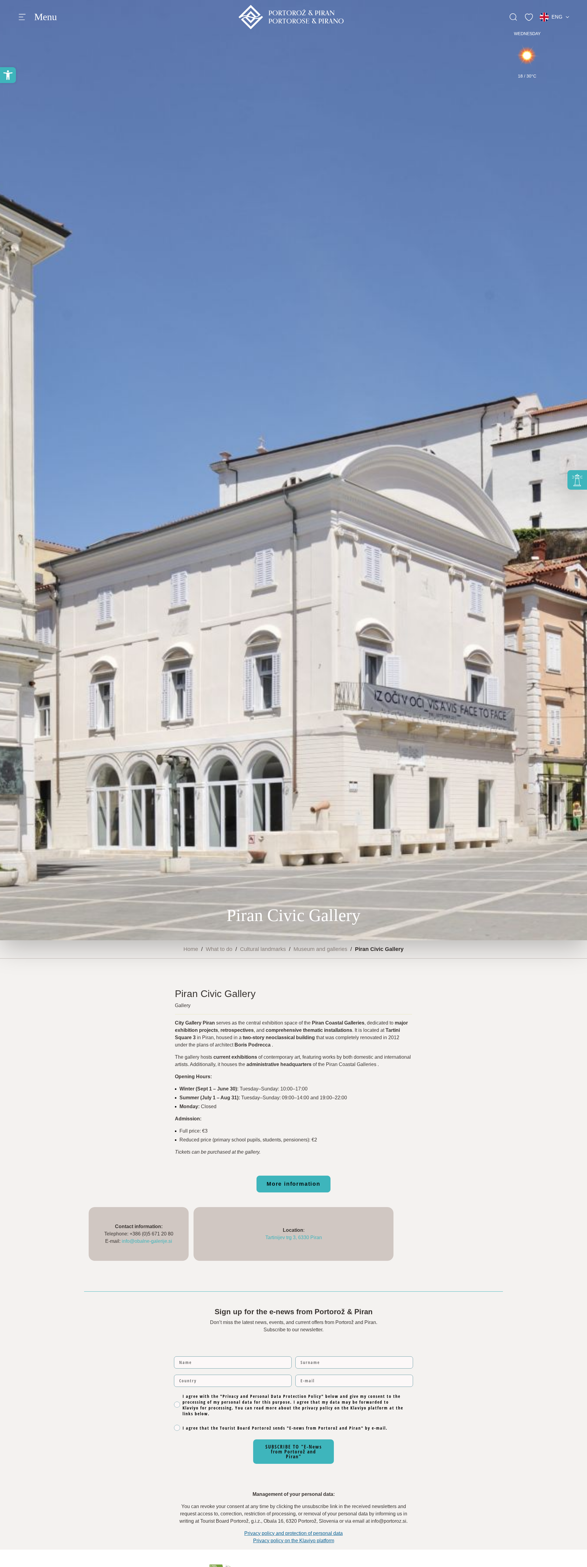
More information (293, 1184)
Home (190, 949)
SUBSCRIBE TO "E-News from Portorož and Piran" (293, 1451)
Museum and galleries (320, 949)
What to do (219, 949)
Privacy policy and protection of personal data (293, 1533)
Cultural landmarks (263, 949)
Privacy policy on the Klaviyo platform (293, 1540)
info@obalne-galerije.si (147, 1241)
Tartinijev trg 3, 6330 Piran (293, 1237)
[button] (8, 75)
